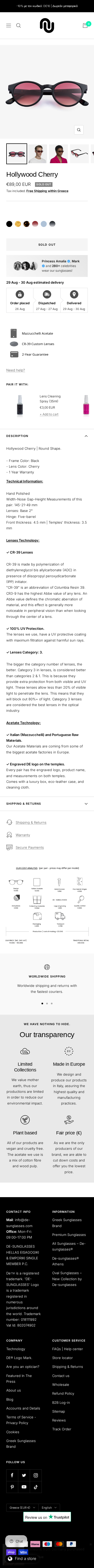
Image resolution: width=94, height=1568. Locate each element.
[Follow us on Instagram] (36, 1475)
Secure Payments (30, 847)
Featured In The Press (19, 1378)
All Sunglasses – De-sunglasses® (69, 1246)
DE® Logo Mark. (19, 1358)
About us (13, 1390)
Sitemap (58, 1411)
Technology (15, 1349)
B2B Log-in (61, 1402)
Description (17, 436)
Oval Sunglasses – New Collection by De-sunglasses (67, 1279)
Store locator (62, 1358)
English (47, 1507)
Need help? (15, 370)
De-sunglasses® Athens (65, 1261)
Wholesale (60, 1384)
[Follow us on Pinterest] (12, 1487)
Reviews (59, 1420)
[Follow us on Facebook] (12, 1475)
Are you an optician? (22, 1366)
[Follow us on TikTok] (36, 1487)
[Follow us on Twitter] (24, 1475)
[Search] (18, 25)
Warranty (23, 835)
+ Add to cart (49, 414)
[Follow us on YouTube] (24, 1487)
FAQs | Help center (67, 1349)
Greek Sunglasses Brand (67, 1223)
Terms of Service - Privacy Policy (21, 1420)
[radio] (9, 224)
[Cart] (85, 25)
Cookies (12, 1432)
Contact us (60, 1376)
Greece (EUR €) (20, 1507)
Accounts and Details (23, 1408)
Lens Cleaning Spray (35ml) (50, 398)
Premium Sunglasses (69, 1235)
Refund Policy (63, 1393)
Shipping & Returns (23, 803)
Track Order (61, 1429)
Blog (9, 1399)
